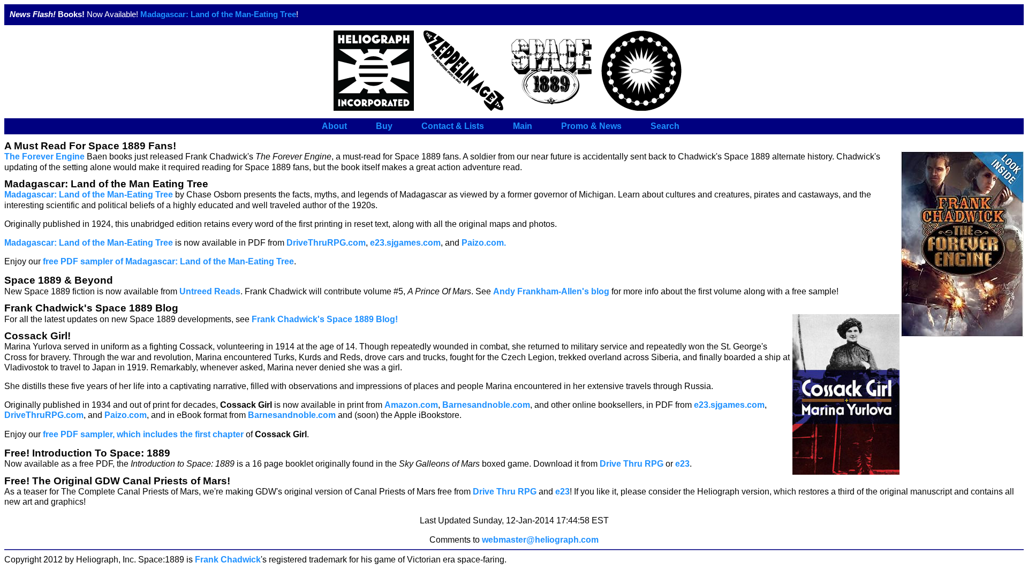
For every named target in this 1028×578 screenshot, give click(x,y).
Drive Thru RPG (631, 463)
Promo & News (591, 126)
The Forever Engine (44, 156)
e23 (682, 463)
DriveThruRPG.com (326, 242)
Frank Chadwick (228, 559)
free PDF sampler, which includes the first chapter (143, 434)
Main (522, 126)
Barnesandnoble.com (486, 404)
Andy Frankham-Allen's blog (551, 291)
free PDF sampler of (168, 261)
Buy (384, 126)
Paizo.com (125, 415)
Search (665, 126)
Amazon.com (411, 404)
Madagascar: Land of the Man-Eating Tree (218, 14)
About (334, 126)
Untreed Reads (209, 291)
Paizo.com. (484, 242)
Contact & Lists (452, 126)
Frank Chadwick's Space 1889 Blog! (325, 319)
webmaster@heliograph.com (540, 539)
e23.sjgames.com (405, 242)
